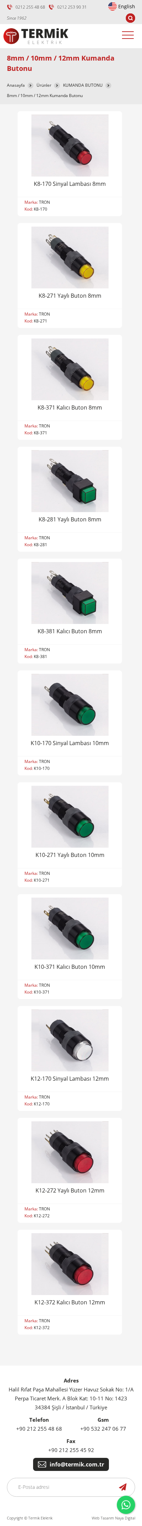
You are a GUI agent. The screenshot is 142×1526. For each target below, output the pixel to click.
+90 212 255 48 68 (39, 1428)
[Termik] (35, 46)
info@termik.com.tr (77, 1464)
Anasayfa (16, 85)
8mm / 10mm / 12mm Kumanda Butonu (45, 95)
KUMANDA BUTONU (83, 85)
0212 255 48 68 (30, 7)
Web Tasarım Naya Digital (113, 1517)
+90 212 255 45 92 (71, 1449)
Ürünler (44, 85)
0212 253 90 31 (72, 7)
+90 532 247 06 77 (103, 1428)
